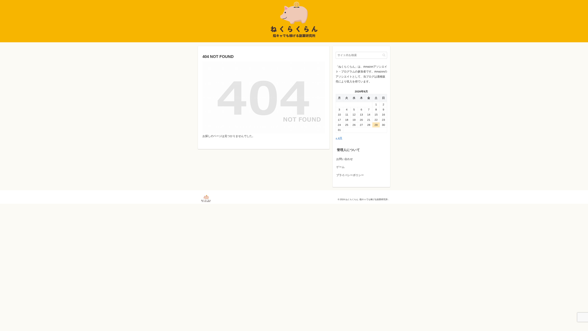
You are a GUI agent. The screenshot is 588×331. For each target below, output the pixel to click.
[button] (384, 55)
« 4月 (339, 138)
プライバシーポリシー (350, 175)
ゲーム (340, 167)
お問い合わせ (344, 159)
